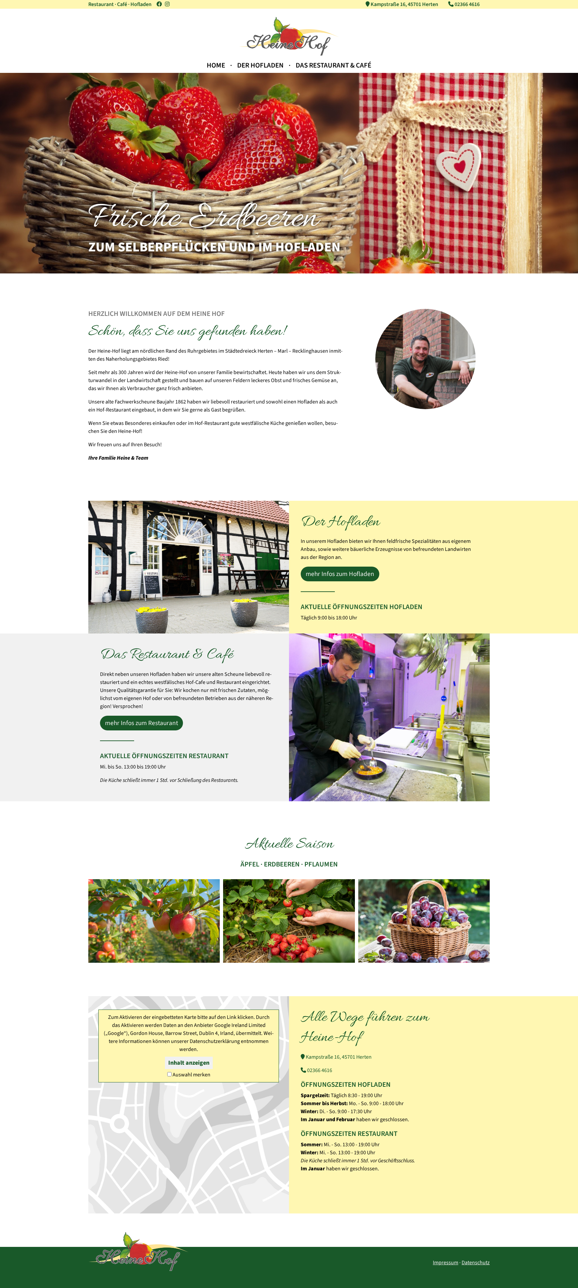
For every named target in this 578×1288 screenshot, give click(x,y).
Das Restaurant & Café (333, 65)
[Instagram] (167, 4)
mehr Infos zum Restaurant (141, 723)
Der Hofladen (260, 65)
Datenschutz (476, 1262)
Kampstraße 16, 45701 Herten (338, 1057)
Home (216, 65)
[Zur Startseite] (289, 54)
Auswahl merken (191, 1074)
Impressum (445, 1262)
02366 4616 (319, 1070)
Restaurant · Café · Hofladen (120, 4)
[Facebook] (159, 4)
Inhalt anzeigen (188, 1063)
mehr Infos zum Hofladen (340, 574)
